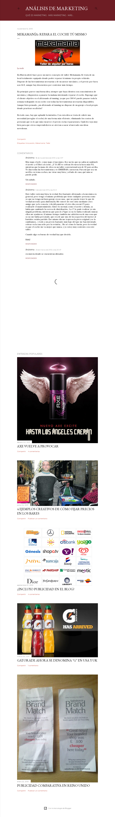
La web (20, 68)
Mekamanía (40, 143)
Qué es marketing (36, 15)
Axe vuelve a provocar (38, 446)
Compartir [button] (21, 139)
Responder (31, 184)
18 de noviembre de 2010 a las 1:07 (49, 158)
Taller (48, 143)
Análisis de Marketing (57, 8)
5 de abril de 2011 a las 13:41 (46, 190)
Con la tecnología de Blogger (59, 808)
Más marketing (57, 15)
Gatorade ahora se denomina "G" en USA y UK (57, 660)
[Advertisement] (57, 326)
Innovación (30, 143)
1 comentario (33, 665)
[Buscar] (96, 8)
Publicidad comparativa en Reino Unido (53, 785)
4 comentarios (34, 451)
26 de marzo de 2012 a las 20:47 (48, 250)
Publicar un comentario (37, 518)
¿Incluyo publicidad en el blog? (45, 589)
